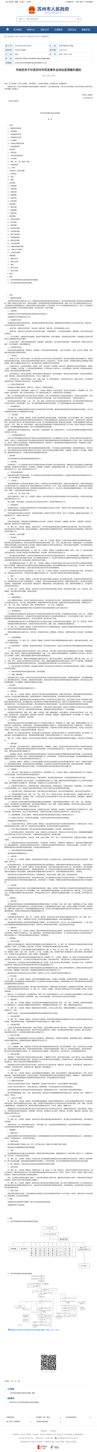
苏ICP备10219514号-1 (26, 1438)
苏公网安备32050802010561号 (67, 1438)
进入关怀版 (10, 2)
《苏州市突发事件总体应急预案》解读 (22, 1393)
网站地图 (44, 1431)
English (22, 2)
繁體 (16, 2)
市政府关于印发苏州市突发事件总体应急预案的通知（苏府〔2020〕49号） (35, 1330)
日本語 (28, 2)
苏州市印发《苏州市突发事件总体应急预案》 (24, 1402)
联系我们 (53, 1431)
